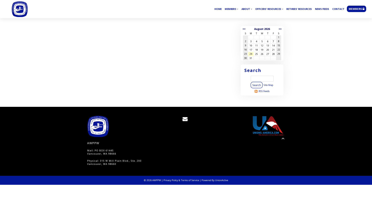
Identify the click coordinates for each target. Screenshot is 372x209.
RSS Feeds (264, 91)
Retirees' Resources (299, 9)
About (246, 9)
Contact (338, 9)
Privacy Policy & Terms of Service (181, 180)
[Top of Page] (283, 138)
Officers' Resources (268, 9)
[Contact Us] (186, 120)
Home (218, 9)
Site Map (268, 85)
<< (244, 29)
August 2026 (262, 29)
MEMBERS (356, 9)
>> (280, 29)
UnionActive (221, 180)
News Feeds (322, 9)
